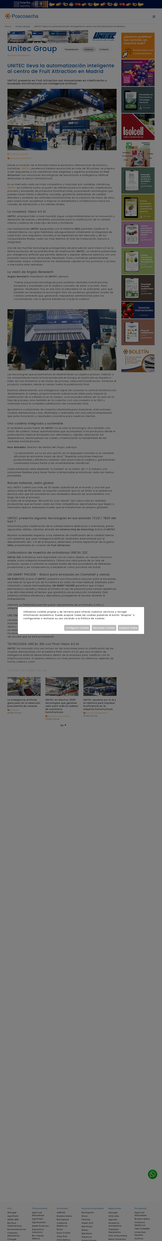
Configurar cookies (77, 628)
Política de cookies (92, 618)
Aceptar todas (128, 628)
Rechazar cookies (104, 628)
